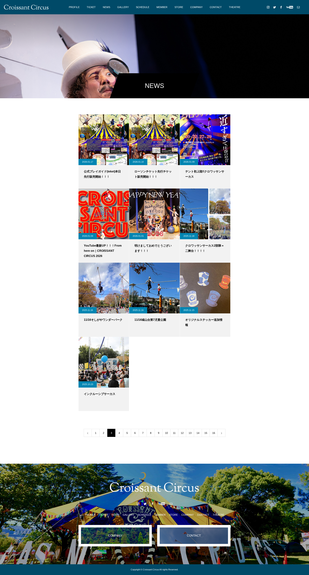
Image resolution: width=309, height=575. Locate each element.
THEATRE (234, 7)
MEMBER (161, 7)
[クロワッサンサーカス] (26, 7)
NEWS (106, 7)
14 (198, 433)
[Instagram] (268, 7)
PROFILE (74, 7)
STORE (179, 7)
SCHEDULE (142, 7)
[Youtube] (290, 7)
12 (182, 433)
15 (205, 433)
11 (174, 433)
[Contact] (298, 7)
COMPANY (196, 7)
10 (166, 433)
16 (213, 433)
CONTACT (216, 7)
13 (190, 433)
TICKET (91, 7)
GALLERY (123, 7)
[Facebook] (281, 7)
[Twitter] (274, 7)
